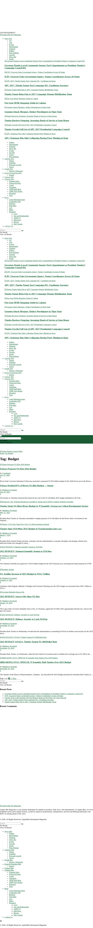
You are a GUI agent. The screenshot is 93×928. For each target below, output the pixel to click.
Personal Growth (15, 165)
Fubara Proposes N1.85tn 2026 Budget (18, 469)
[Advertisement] (46, 16)
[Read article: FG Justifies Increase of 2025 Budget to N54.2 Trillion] (46, 570)
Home (2, 453)
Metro (11, 210)
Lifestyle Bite (9, 159)
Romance (12, 212)
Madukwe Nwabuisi (9, 490)
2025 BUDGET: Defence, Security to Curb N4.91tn (23, 619)
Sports (11, 59)
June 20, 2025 (5, 492)
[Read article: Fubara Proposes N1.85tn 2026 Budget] (46, 465)
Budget (10, 453)
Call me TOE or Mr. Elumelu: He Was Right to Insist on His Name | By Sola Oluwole (35, 698)
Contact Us (9, 226)
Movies (16, 222)
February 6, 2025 (6, 580)
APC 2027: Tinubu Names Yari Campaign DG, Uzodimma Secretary (37, 85)
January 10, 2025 (6, 603)
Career (11, 185)
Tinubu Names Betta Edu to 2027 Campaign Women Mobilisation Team (38, 94)
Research (12, 193)
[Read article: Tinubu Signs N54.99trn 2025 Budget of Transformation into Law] (46, 524)
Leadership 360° (15, 202)
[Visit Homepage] (10, 35)
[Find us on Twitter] (1, 921)
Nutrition (12, 163)
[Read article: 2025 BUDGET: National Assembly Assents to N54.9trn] (46, 547)
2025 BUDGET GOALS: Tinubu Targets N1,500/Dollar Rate (28, 642)
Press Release (14, 53)
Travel (11, 167)
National (12, 49)
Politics (11, 51)
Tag (6, 453)
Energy (11, 175)
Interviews (17, 220)
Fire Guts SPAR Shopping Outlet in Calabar (25, 103)
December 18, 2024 (7, 625)
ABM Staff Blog (15, 189)
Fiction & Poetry (15, 183)
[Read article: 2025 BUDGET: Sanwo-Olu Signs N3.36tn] (46, 592)
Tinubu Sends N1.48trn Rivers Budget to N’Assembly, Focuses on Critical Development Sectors (44, 506)
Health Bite (9, 169)
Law (10, 208)
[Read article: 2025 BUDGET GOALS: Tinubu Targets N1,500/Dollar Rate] (46, 637)
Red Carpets (18, 224)
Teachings (12, 187)
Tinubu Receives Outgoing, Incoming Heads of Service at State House (37, 120)
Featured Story (14, 181)
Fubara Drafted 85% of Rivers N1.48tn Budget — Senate (26, 485)
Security (12, 55)
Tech (11, 195)
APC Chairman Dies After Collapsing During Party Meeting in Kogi (36, 138)
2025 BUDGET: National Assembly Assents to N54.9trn (25, 551)
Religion (12, 204)
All (10, 41)
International (13, 47)
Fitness (11, 161)
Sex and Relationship (21, 216)
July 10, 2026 (5, 475)
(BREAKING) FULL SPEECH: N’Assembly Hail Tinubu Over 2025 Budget (35, 662)
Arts (10, 43)
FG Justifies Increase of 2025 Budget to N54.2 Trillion (25, 574)
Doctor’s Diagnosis (16, 171)
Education (12, 206)
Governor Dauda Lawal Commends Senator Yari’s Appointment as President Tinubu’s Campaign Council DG (44, 694)
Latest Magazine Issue (17, 200)
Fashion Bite (9, 177)
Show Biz (12, 57)
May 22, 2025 (5, 513)
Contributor (6, 473)
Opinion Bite (9, 179)
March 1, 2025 (5, 535)
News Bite (8, 39)
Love (15, 214)
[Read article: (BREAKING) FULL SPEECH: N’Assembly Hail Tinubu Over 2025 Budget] (46, 658)
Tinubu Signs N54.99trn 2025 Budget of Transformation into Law (31, 529)
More (7, 198)
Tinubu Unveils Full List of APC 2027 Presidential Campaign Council (37, 129)
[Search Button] (22, 230)
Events (11, 45)
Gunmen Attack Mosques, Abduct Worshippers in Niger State (33, 112)
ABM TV (17, 218)
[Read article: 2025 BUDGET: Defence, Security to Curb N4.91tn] (46, 615)
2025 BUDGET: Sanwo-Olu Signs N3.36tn (20, 596)
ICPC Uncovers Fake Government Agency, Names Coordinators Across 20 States (42, 76)
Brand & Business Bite (13, 173)
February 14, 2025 (6, 558)
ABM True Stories (15, 191)
